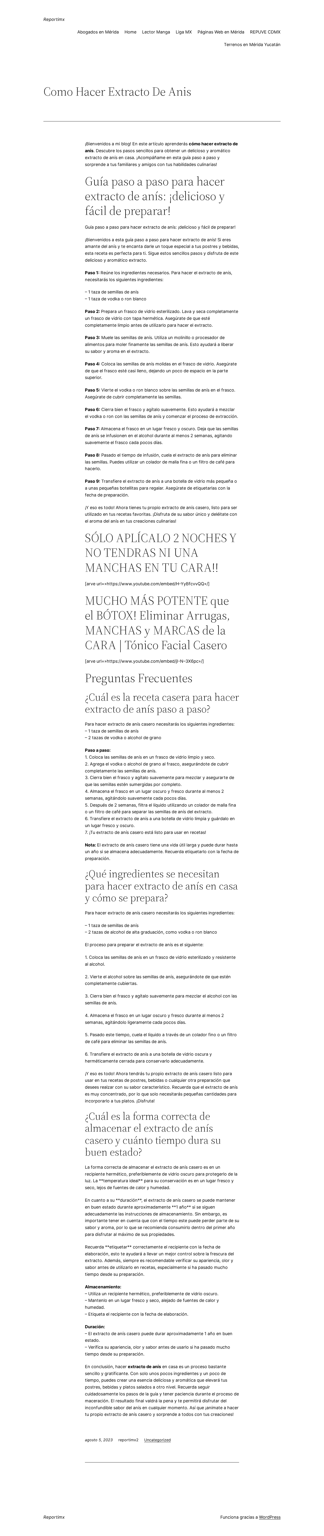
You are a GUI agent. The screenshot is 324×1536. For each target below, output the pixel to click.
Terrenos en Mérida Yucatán (252, 44)
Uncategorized (157, 1439)
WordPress (270, 1517)
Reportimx (54, 19)
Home (130, 31)
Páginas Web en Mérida (221, 31)
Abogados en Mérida (98, 31)
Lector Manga (156, 31)
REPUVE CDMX (265, 31)
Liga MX (184, 31)
